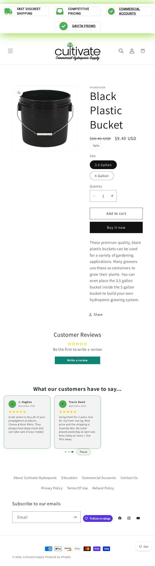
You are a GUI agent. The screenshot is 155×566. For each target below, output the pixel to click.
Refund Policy (103, 488)
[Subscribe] (75, 517)
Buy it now (116, 227)
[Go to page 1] (65, 452)
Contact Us (129, 477)
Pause (83, 451)
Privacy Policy (52, 488)
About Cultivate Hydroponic (35, 477)
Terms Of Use (77, 488)
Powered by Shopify (58, 557)
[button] (10, 50)
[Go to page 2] (69, 452)
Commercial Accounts (99, 477)
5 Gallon (102, 175)
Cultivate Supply (33, 557)
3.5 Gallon (103, 164)
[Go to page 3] (72, 452)
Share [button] (98, 314)
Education (69, 477)
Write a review (77, 360)
